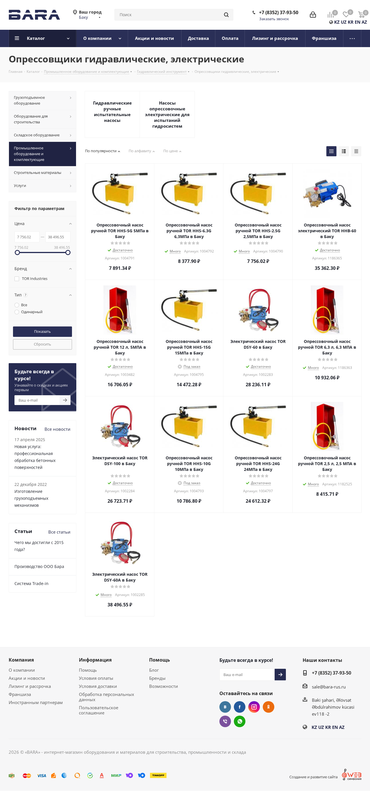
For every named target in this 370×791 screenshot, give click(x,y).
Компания (21, 660)
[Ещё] (352, 38)
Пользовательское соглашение (98, 710)
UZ (344, 22)
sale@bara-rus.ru (329, 687)
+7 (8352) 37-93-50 (278, 12)
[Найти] (226, 15)
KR (351, 22)
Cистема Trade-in (31, 583)
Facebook (239, 707)
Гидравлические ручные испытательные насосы (112, 111)
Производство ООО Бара (39, 566)
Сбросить (42, 344)
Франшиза (20, 694)
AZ (364, 22)
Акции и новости (27, 678)
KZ (337, 22)
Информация (95, 660)
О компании (22, 670)
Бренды (157, 678)
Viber (225, 721)
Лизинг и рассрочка (30, 686)
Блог (154, 670)
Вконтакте (225, 707)
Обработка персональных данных (106, 696)
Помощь (88, 670)
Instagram (254, 707)
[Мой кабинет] (313, 14)
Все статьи (59, 532)
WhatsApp (239, 721)
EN (357, 22)
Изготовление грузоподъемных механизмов (31, 498)
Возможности (163, 686)
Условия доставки (98, 686)
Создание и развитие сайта (313, 776)
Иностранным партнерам (36, 702)
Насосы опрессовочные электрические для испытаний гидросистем (167, 114)
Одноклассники (268, 707)
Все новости (58, 429)
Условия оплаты (96, 678)
